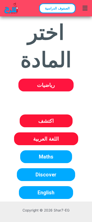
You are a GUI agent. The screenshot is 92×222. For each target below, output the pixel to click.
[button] (57, 8)
